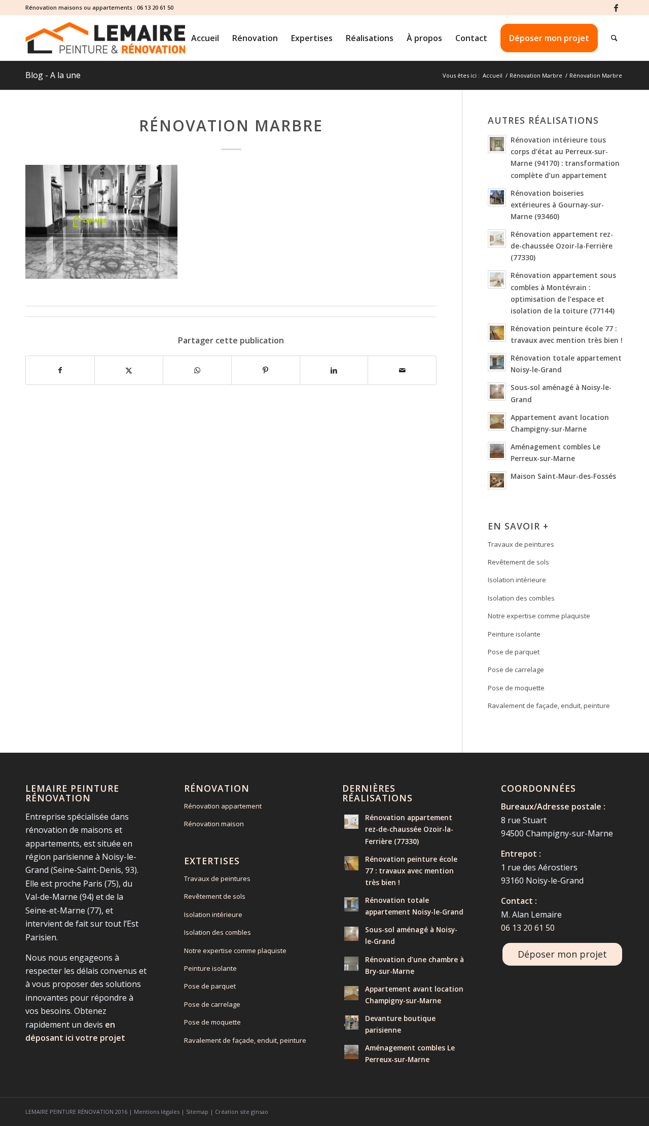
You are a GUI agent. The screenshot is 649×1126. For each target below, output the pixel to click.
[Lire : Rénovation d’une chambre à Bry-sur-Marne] (351, 964)
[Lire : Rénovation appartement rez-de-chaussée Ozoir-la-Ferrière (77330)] (497, 238)
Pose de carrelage (516, 669)
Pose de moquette (516, 687)
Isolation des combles (521, 598)
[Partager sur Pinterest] (266, 370)
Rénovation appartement (223, 806)
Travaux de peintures (521, 544)
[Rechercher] (614, 38)
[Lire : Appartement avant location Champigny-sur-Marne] (497, 421)
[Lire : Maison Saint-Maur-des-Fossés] (497, 480)
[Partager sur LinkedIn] (334, 370)
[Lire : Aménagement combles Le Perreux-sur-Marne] (497, 451)
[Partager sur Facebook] (60, 370)
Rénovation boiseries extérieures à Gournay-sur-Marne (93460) (557, 204)
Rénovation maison (214, 823)
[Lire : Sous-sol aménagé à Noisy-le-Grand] (497, 391)
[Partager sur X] (129, 370)
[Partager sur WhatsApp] (197, 370)
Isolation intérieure (517, 579)
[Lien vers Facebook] (616, 7)
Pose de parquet (513, 651)
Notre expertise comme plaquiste (539, 615)
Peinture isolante (514, 634)
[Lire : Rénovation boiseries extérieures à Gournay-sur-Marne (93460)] (497, 197)
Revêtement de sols (518, 562)
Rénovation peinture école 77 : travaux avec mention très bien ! (411, 870)
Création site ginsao (241, 1111)
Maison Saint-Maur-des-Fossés (563, 476)
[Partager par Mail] (402, 370)
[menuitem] (205, 38)
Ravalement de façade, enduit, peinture (549, 705)
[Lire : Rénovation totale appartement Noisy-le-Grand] (497, 362)
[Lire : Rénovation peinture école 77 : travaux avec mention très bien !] (497, 333)
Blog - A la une (53, 75)
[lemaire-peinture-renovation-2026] (105, 38)
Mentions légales (156, 1111)
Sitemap (197, 1111)
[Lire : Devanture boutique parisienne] (351, 1022)
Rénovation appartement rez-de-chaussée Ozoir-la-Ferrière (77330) (562, 245)
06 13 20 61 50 (155, 7)
